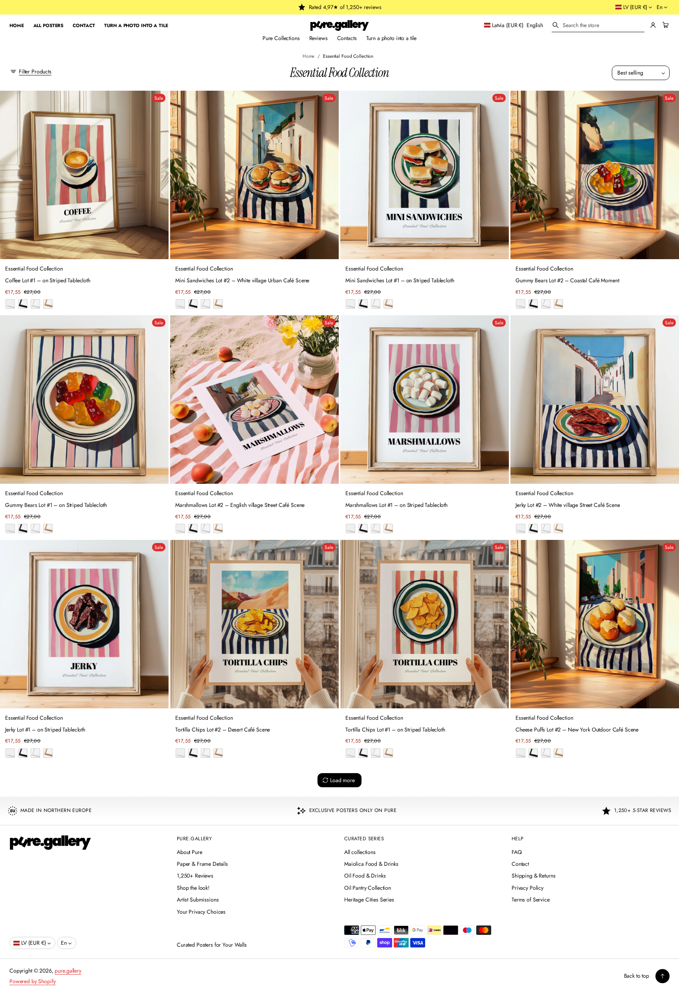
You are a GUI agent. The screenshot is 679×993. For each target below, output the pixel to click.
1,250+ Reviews (195, 876)
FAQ (517, 852)
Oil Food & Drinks (365, 876)
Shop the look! (193, 888)
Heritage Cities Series (369, 899)
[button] (598, 25)
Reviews (318, 38)
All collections (360, 852)
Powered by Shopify (32, 981)
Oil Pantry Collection (367, 888)
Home (309, 56)
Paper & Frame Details (202, 864)
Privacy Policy (527, 888)
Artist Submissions (197, 899)
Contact (520, 864)
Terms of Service (531, 899)
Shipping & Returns (533, 876)
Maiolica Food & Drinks (371, 864)
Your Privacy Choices (201, 912)
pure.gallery (68, 971)
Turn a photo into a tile (391, 38)
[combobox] (598, 25)
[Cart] (664, 25)
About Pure (189, 852)
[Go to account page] (653, 25)
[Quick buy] (158, 248)
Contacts (347, 38)
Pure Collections (281, 38)
